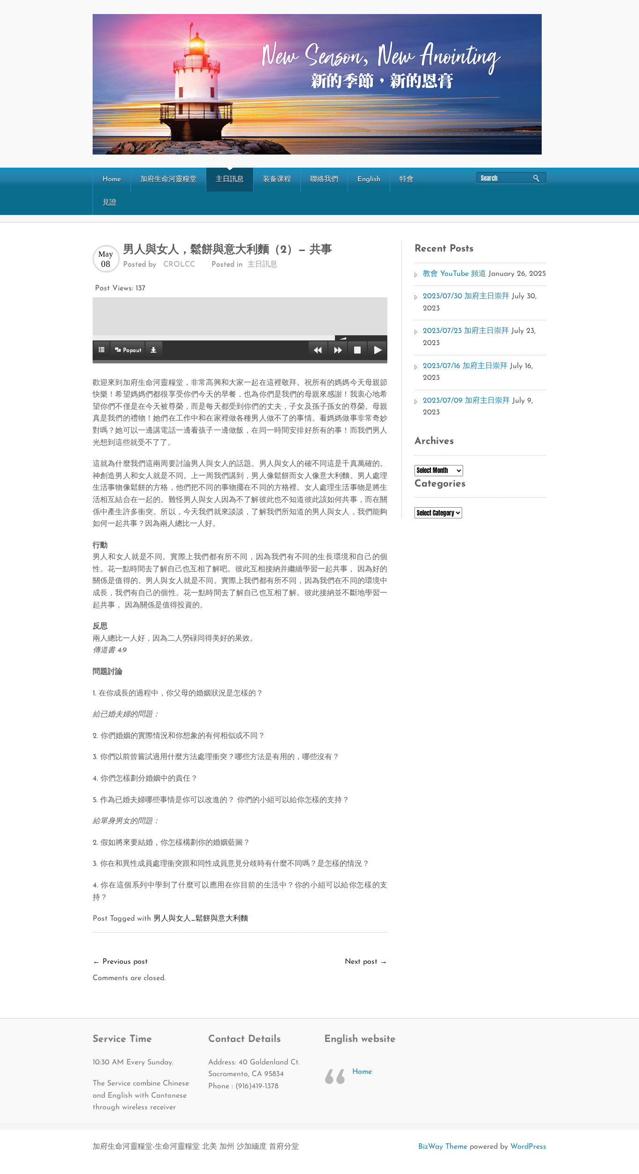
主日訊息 (230, 179)
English (368, 179)
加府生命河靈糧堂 (168, 179)
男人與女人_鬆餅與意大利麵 (200, 919)
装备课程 (277, 179)
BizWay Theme (442, 1147)
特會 (406, 179)
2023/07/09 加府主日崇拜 (466, 401)
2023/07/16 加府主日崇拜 (465, 366)
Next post (366, 962)
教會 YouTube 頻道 (454, 274)
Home (111, 179)
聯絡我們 (324, 179)
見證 (109, 203)
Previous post (120, 962)
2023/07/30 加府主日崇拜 (466, 296)
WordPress (528, 1147)
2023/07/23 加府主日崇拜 (466, 331)
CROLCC (179, 264)
